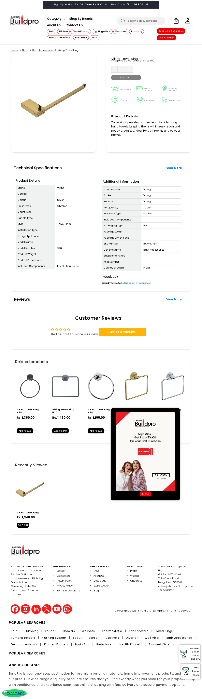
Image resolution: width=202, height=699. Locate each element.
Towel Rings (164, 631)
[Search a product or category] (123, 21)
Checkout (136, 581)
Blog (96, 590)
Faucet (50, 631)
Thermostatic (112, 631)
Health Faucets (131, 644)
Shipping (117, 60)
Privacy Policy (65, 585)
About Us (99, 576)
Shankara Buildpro (151, 611)
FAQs (96, 571)
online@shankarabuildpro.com (176, 586)
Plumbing (31, 631)
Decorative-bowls (24, 644)
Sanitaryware (138, 631)
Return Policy (64, 581)
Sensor (94, 638)
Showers (69, 631)
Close (145, 494)
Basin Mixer (104, 644)
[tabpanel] (30, 402)
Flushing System (54, 638)
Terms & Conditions (68, 590)
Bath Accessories (42, 50)
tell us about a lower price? (136, 283)
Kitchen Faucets (56, 644)
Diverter (132, 638)
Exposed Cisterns (161, 644)
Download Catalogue (171, 31)
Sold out (126, 77)
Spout (77, 638)
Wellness (88, 631)
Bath (25, 50)
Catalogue (100, 581)
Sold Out (23, 525)
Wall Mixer (152, 638)
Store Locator (166, 37)
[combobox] (141, 21)
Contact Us (63, 576)
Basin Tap (82, 644)
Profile (133, 571)
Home (14, 50)
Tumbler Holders (23, 638)
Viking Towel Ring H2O (28, 411)
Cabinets (112, 638)
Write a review (122, 332)
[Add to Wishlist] (34, 430)
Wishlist (134, 576)
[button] (56, 17)
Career (61, 571)
